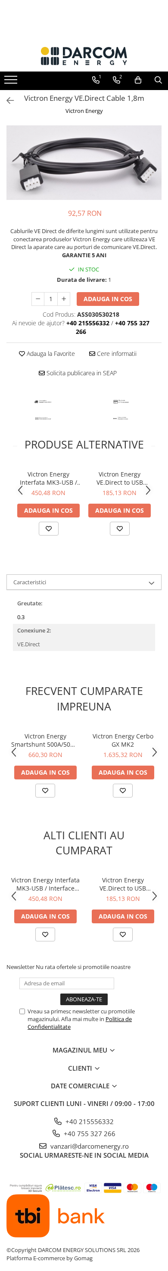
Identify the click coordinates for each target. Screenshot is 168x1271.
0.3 (21, 617)
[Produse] (11, 82)
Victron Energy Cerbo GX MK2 (123, 740)
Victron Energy (84, 111)
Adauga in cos (108, 299)
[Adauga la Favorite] (49, 529)
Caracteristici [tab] (29, 582)
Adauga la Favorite (50, 353)
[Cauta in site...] (158, 80)
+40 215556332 (89, 1121)
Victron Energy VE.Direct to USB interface (119, 478)
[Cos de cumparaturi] (138, 80)
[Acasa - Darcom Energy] (84, 56)
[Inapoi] (6, 100)
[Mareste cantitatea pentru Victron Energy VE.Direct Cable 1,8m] (63, 299)
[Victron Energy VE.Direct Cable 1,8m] (84, 162)
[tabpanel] (84, 162)
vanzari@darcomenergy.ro (89, 1146)
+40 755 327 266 (88, 1133)
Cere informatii (116, 353)
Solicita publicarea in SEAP (81, 373)
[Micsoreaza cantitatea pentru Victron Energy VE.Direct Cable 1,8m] (37, 299)
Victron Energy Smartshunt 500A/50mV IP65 (45, 740)
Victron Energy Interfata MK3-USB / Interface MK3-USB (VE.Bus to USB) (48, 478)
